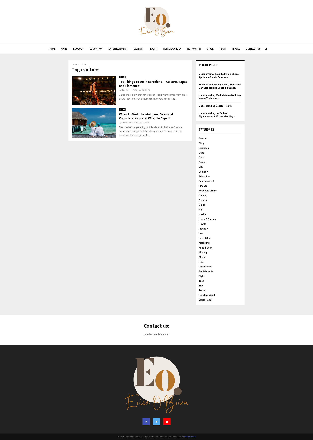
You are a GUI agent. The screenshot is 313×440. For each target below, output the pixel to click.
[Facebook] (146, 421)
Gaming (138, 48)
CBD (201, 167)
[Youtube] (167, 421)
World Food (205, 300)
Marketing (204, 243)
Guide (202, 205)
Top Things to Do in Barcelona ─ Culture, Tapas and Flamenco (153, 84)
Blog (201, 143)
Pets (201, 262)
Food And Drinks (208, 190)
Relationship (205, 266)
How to (202, 224)
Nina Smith (126, 90)
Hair (201, 209)
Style (210, 48)
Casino (202, 162)
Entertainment (118, 48)
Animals (203, 138)
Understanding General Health (215, 106)
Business (204, 148)
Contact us (253, 48)
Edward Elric (127, 123)
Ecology (78, 48)
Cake (201, 152)
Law (201, 233)
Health (153, 48)
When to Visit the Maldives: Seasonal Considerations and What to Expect (146, 116)
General (203, 200)
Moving (203, 252)
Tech (222, 48)
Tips (201, 285)
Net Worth (194, 48)
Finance (203, 186)
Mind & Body (205, 247)
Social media (206, 271)
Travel (235, 48)
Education (96, 48)
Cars (64, 48)
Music (202, 257)
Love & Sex (204, 238)
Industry (203, 228)
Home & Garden (172, 48)
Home (52, 48)
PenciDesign (190, 437)
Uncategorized (207, 295)
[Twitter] (156, 421)
